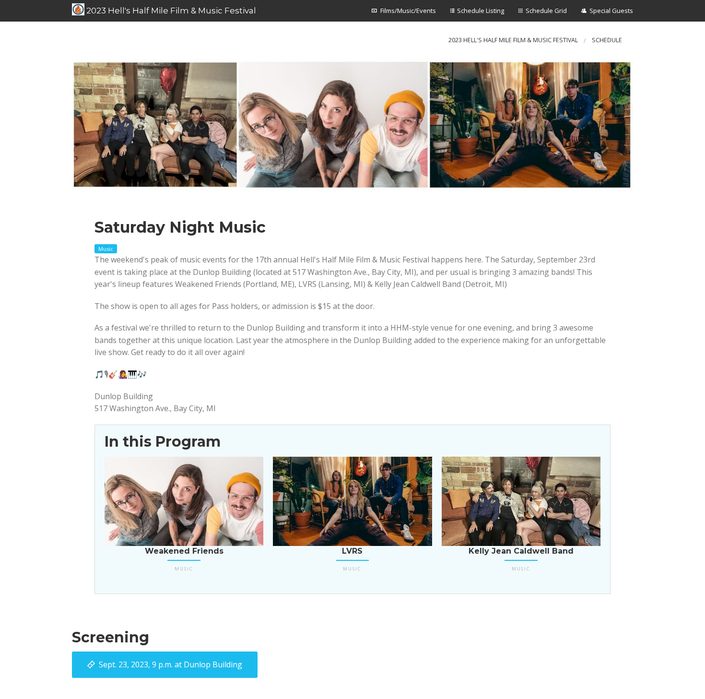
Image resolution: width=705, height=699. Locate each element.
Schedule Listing (480, 10)
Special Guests (611, 10)
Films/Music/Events (408, 10)
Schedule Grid (546, 10)
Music (105, 248)
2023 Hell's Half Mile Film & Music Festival (170, 10)
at (170, 664)
